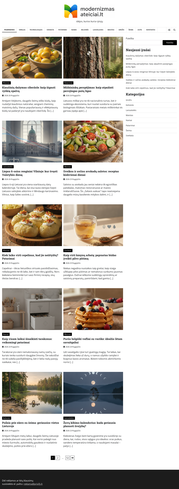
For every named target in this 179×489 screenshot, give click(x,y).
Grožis (121, 30)
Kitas (72, 458)
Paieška (130, 38)
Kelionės (85, 30)
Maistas (111, 30)
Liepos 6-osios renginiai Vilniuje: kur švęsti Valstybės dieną (29, 173)
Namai (74, 30)
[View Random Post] (169, 30)
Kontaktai (150, 30)
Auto (140, 30)
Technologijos (36, 30)
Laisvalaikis (98, 30)
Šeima (131, 30)
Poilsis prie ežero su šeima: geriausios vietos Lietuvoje (30, 424)
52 (67, 457)
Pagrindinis (9, 30)
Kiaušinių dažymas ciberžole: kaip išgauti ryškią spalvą (28, 89)
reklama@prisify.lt (33, 484)
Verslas (22, 30)
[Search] (174, 30)
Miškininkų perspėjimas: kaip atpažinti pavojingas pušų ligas (88, 89)
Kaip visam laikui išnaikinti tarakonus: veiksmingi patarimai (27, 340)
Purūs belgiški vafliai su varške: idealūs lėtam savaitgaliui (92, 340)
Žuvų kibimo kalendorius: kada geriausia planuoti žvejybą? (89, 424)
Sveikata (50, 30)
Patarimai (62, 30)
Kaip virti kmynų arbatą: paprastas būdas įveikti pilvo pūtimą (89, 256)
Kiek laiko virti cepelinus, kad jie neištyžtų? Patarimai (30, 256)
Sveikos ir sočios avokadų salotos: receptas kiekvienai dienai (91, 173)
